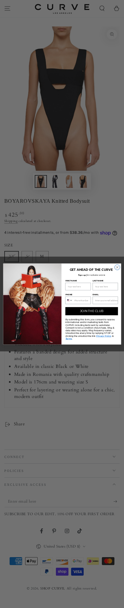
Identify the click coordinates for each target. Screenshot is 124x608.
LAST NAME (97, 281)
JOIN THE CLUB (91, 311)
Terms (68, 338)
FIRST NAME (71, 281)
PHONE (68, 294)
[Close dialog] (117, 267)
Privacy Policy (103, 336)
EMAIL (95, 294)
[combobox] (69, 300)
